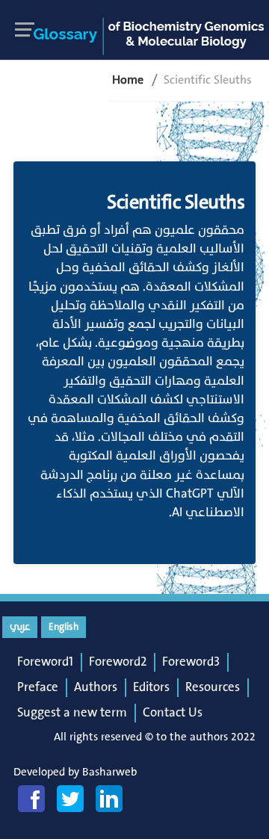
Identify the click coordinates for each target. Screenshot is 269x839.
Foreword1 (45, 661)
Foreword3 (191, 661)
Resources (212, 687)
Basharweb (109, 772)
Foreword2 (117, 661)
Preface (37, 687)
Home (127, 80)
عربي (20, 627)
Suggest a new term (72, 712)
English (63, 627)
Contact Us (172, 712)
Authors (95, 687)
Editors (151, 687)
